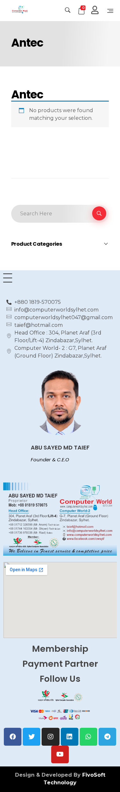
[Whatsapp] (88, 736)
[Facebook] (12, 736)
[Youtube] (60, 754)
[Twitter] (31, 736)
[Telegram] (107, 736)
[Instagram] (50, 736)
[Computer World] (30, 9)
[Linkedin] (69, 736)
